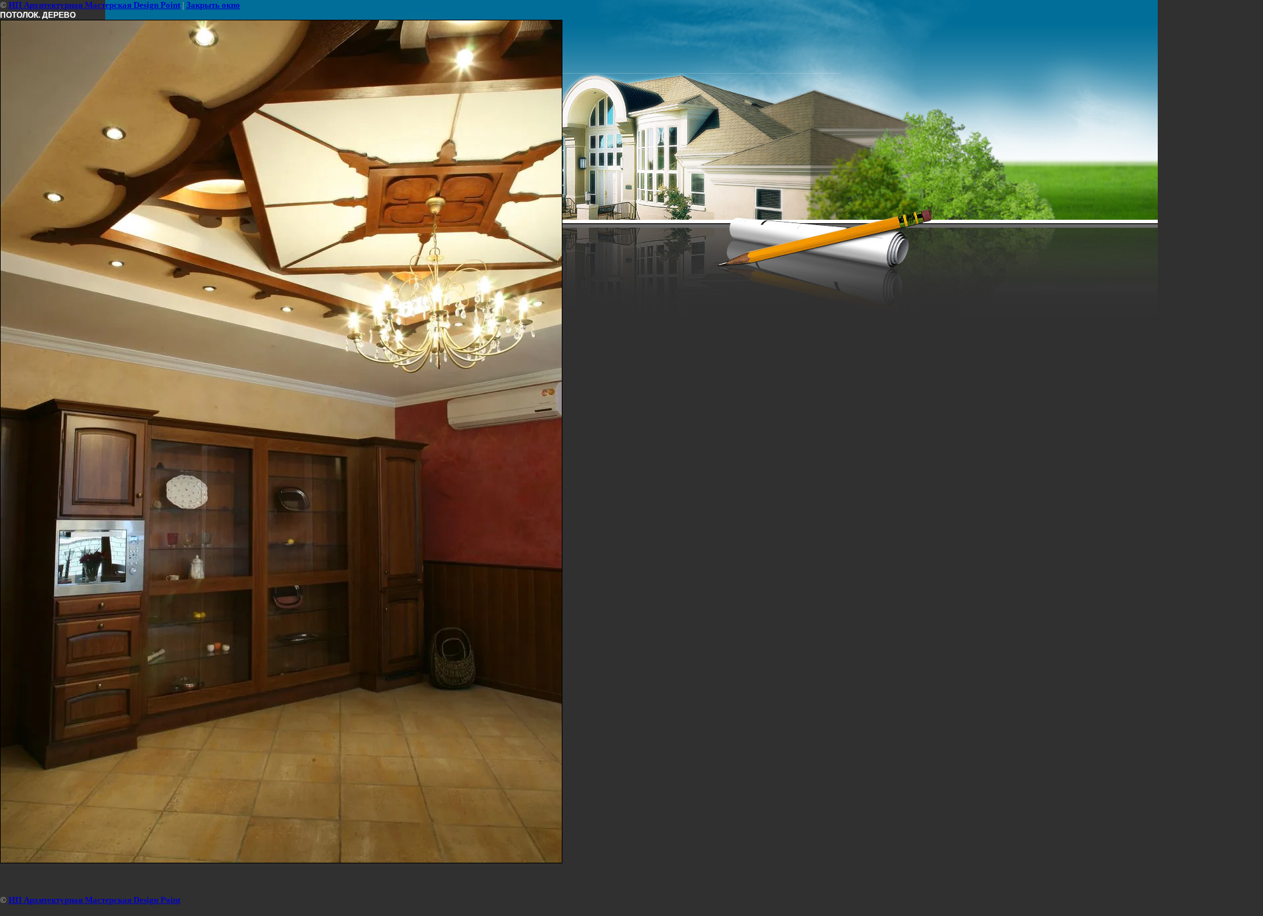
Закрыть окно (213, 5)
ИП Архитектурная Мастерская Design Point (94, 5)
